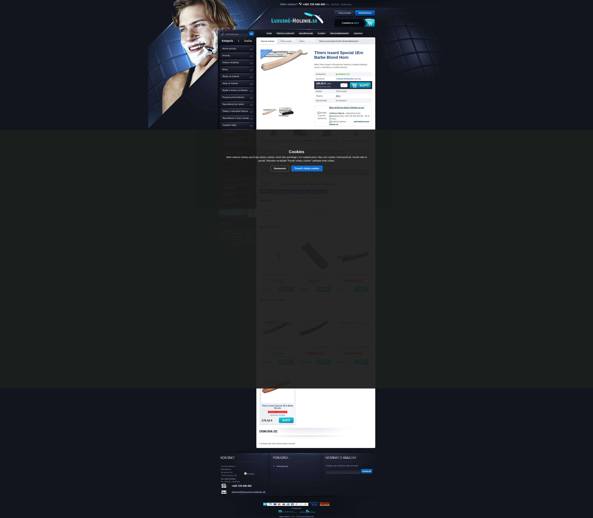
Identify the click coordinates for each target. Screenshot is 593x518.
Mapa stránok (284, 516)
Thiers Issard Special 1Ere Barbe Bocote (277, 407)
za (350, 23)
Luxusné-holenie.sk (306, 516)
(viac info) (357, 79)
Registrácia (365, 13)
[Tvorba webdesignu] (307, 514)
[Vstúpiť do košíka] (370, 23)
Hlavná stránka (267, 41)
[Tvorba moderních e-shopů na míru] (288, 514)
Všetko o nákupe (285, 33)
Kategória (226, 41)
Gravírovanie (306, 33)
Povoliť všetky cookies (307, 168)
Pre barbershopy (339, 33)
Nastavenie (280, 168)
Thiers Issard (286, 41)
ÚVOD (269, 33)
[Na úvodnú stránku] (297, 17)
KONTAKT (358, 33)
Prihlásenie (345, 13)
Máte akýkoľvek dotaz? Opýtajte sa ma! (346, 108)
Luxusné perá (296, 508)
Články (322, 33)
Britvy (302, 41)
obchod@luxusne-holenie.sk (248, 492)
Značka (248, 41)
